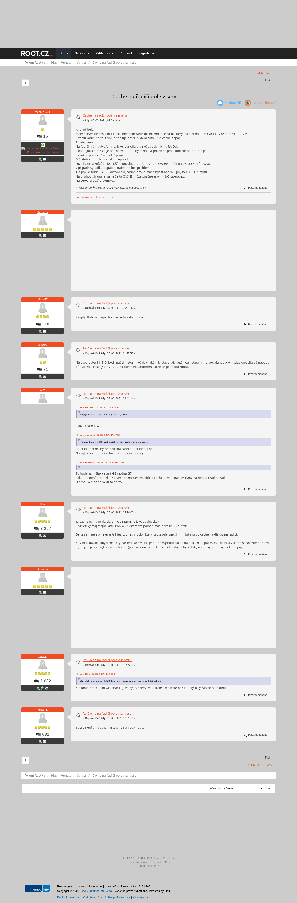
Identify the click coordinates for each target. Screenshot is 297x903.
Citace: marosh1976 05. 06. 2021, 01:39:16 (100, 462)
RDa (42, 504)
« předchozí (259, 73)
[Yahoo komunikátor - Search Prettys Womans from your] (42, 150)
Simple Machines (164, 858)
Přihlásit (126, 53)
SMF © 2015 (145, 858)
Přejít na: (215, 788)
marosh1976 (42, 112)
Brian (168, 862)
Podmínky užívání (94, 897)
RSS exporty (141, 897)
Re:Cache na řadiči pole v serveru (107, 303)
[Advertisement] (148, 21)
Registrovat (147, 53)
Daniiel (144, 862)
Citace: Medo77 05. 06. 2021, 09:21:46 (97, 407)
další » (271, 73)
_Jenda (43, 656)
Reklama (42, 212)
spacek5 (43, 344)
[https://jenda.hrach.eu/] (42, 688)
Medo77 (43, 299)
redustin (43, 710)
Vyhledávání (104, 53)
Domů (64, 53)
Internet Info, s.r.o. (101, 891)
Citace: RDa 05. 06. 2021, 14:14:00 (95, 674)
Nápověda (82, 53)
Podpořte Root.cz (119, 897)
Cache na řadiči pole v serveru (105, 115)
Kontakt (62, 897)
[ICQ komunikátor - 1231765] (43, 144)
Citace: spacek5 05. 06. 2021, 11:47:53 (98, 435)
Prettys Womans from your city (94, 197)
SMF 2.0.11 (129, 858)
